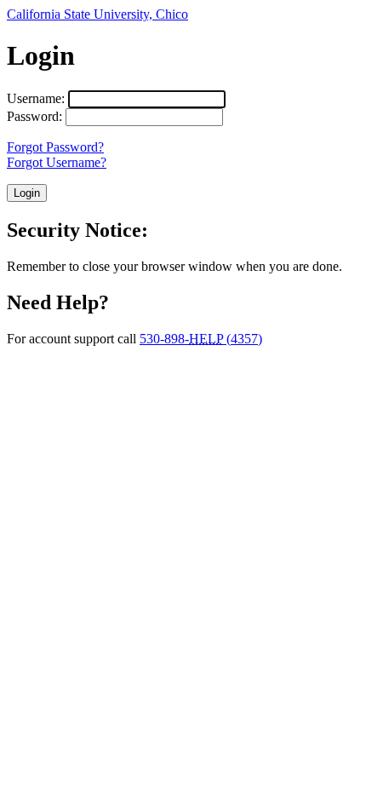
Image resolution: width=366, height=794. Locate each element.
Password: (34, 116)
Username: (36, 98)
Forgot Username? (56, 162)
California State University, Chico (97, 14)
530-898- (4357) (201, 338)
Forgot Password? (55, 147)
